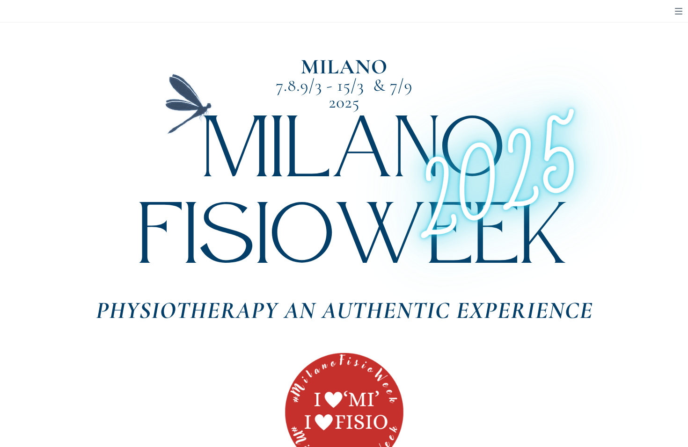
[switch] (678, 11)
